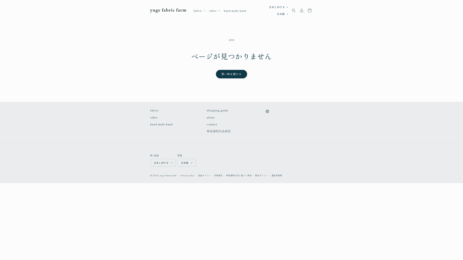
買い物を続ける (231, 74)
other (154, 117)
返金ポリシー (204, 175)
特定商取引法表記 (219, 131)
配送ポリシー (261, 175)
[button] (199, 10)
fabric (154, 110)
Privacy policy (187, 175)
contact (212, 124)
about (210, 117)
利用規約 (218, 175)
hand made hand (161, 124)
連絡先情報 (276, 175)
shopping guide (217, 110)
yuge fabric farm (168, 175)
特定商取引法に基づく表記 (239, 175)
